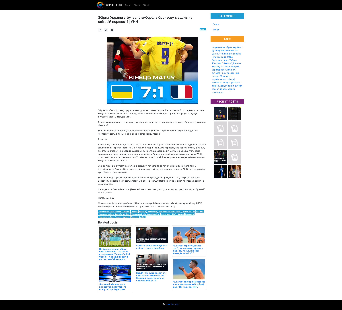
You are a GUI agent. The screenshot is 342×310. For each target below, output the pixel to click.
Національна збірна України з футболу (114, 211)
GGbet (146, 5)
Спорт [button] (128, 5)
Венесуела (189, 214)
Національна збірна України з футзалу (114, 217)
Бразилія (199, 211)
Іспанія (215, 85)
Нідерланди (152, 211)
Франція (142, 211)
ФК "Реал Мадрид (230, 66)
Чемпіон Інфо (113, 4)
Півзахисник (227, 50)
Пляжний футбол (138, 217)
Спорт (216, 24)
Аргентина (165, 214)
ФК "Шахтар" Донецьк (229, 63)
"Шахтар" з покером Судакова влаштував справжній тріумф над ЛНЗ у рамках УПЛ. (189, 284)
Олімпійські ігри (188, 211)
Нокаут (215, 76)
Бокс (229, 53)
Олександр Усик (220, 60)
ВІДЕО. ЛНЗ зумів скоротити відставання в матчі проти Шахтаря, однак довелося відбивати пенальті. (151, 277)
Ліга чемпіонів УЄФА (222, 57)
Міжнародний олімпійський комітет (145, 214)
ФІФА (174, 214)
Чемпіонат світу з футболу (226, 82)
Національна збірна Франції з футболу (114, 214)
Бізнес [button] (137, 5)
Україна (237, 53)
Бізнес (216, 29)
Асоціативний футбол (230, 85)
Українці (216, 66)
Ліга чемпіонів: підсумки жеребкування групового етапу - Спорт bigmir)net (112, 287)
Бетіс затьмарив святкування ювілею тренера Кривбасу (151, 246)
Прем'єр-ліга (227, 73)
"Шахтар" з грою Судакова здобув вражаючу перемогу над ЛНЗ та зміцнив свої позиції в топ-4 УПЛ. (188, 249)
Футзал (181, 214)
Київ (237, 73)
